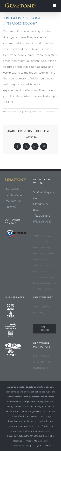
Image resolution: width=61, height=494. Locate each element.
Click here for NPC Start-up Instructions (41, 361)
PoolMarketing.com (19, 445)
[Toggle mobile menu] (54, 5)
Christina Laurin (13, 111)
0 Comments (49, 111)
